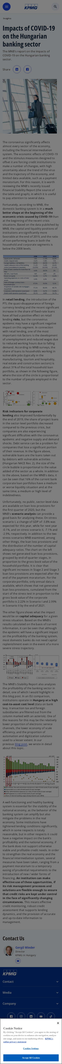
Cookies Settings (31, 1048)
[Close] (58, 1023)
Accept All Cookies (31, 1058)
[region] (31, 1041)
